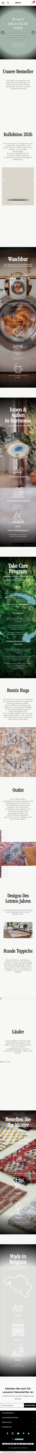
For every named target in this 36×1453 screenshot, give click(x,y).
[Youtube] (28, 1433)
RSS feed (24, 1448)
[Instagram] (13, 1433)
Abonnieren (30, 1405)
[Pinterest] (23, 1433)
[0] (33, 3)
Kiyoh (32, 1452)
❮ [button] (3, 32)
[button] (3, 3)
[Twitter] (18, 1433)
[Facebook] (7, 1433)
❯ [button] (33, 32)
